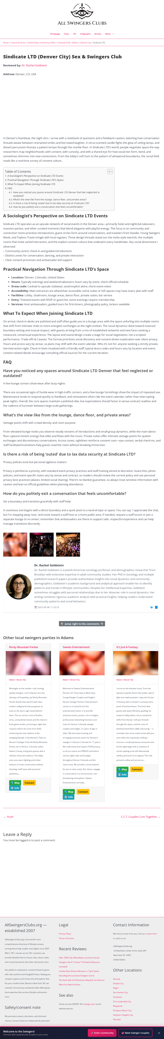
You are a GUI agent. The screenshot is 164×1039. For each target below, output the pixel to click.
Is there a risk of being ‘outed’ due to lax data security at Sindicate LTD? (51, 203)
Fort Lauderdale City (122, 1001)
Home (6, 42)
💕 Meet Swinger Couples (135, 1032)
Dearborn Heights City (123, 1015)
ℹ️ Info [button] (15, 788)
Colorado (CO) (63, 42)
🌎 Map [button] (15, 782)
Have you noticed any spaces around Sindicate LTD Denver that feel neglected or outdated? (56, 194)
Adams (75, 42)
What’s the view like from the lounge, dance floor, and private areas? (49, 199)
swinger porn (89, 1004)
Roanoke (117, 1019)
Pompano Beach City (122, 1010)
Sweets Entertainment (76, 647)
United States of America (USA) (41, 42)
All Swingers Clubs (82, 23)
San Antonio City (120, 992)
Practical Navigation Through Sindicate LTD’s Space (35, 179)
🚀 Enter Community (102, 1032)
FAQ (10, 188)
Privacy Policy (65, 933)
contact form (151, 933)
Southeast (117, 997)
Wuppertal (117, 1006)
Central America (18, 42)
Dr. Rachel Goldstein (34, 65)
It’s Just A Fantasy (127, 647)
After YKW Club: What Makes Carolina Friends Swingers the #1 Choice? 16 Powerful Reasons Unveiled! (79, 962)
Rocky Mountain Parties (23, 647)
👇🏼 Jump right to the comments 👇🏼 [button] (82, 623)
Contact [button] (29, 782)
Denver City (85, 42)
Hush (8, 817)
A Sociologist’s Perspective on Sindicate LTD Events (35, 175)
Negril (116, 988)
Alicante (116, 979)
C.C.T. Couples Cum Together (140, 817)
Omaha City (118, 983)
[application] (112, 34)
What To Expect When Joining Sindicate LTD (31, 184)
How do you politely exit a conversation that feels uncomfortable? (48, 206)
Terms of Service (66, 938)
